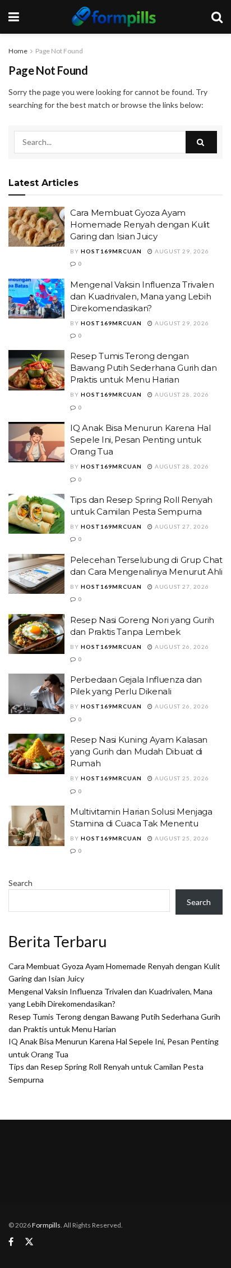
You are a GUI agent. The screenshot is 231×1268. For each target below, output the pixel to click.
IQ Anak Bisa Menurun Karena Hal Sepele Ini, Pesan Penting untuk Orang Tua (140, 439)
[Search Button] (201, 142)
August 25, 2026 (181, 778)
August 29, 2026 (181, 251)
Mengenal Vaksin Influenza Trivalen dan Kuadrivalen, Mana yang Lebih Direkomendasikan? (142, 296)
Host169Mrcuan (111, 251)
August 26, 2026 (181, 646)
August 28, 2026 (181, 394)
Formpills (46, 1225)
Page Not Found (59, 51)
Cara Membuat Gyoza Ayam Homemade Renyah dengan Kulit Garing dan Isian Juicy (140, 224)
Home (17, 51)
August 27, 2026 (181, 526)
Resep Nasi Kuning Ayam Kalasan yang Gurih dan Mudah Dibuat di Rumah (138, 751)
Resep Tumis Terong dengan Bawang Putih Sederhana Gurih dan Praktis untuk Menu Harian (143, 368)
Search (20, 883)
